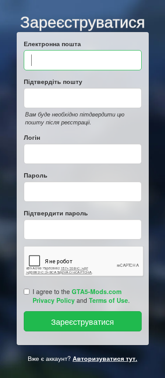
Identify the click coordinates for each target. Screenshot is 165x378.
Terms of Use (108, 300)
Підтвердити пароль (56, 212)
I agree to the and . (81, 296)
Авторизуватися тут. (105, 358)
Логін (32, 137)
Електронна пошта (52, 43)
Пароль (36, 175)
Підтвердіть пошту (53, 81)
